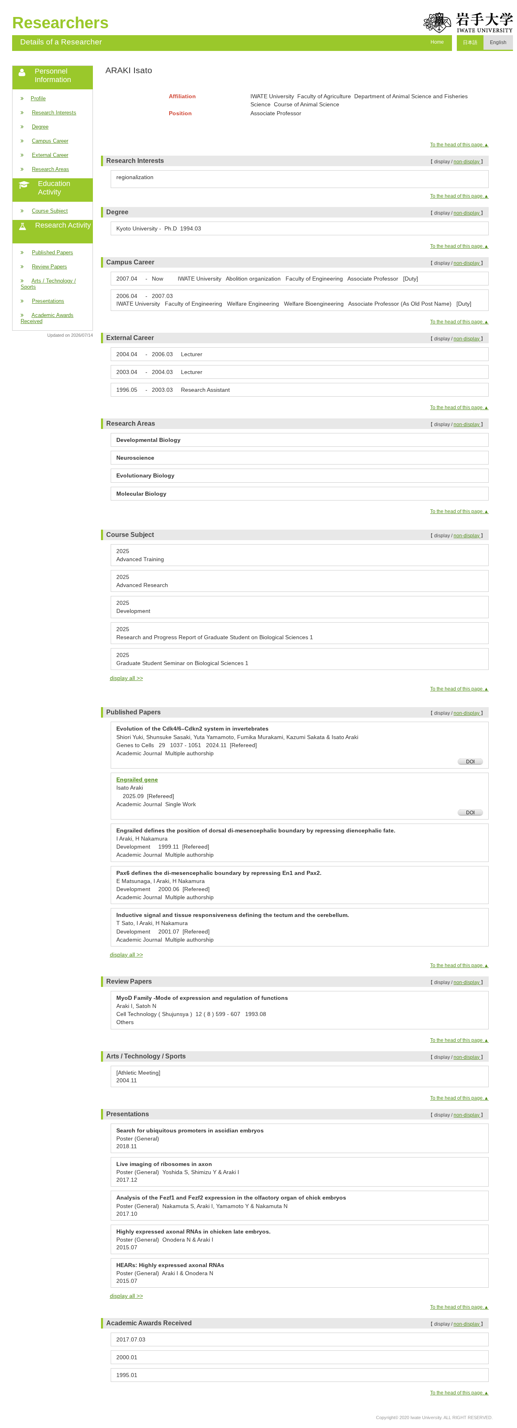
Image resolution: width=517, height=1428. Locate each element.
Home (437, 42)
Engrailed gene (137, 779)
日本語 (470, 42)
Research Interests (54, 113)
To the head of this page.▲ (459, 145)
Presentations (48, 301)
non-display (467, 162)
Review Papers (49, 267)
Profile (38, 98)
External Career (50, 155)
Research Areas (50, 169)
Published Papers (52, 252)
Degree (40, 127)
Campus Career (50, 141)
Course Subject (50, 211)
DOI (470, 762)
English (498, 42)
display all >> (126, 678)
